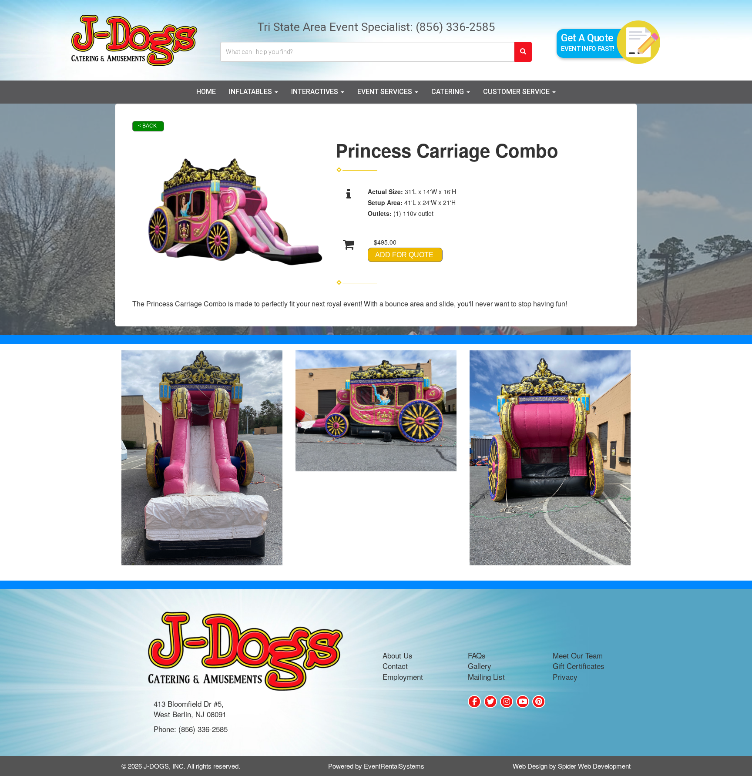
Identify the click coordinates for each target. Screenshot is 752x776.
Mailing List (486, 676)
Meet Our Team (578, 655)
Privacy (565, 676)
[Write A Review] (506, 701)
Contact (395, 665)
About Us (398, 655)
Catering (448, 91)
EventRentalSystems (394, 765)
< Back (147, 126)
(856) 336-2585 (455, 27)
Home (206, 91)
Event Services (385, 91)
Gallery (479, 665)
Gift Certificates (578, 665)
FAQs (477, 655)
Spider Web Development (594, 765)
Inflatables (251, 91)
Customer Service (517, 91)
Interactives (315, 91)
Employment (403, 676)
